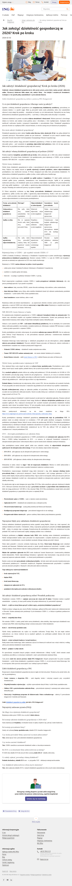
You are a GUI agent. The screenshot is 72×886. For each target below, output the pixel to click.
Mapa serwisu (13, 871)
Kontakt (46, 2)
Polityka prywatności (36, 874)
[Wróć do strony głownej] (8, 9)
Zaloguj (54, 2)
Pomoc (38, 2)
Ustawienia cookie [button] (46, 874)
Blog (29, 2)
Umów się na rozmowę (36, 799)
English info (5, 871)
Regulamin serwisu (25, 874)
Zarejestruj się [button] (64, 2)
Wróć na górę (36, 821)
